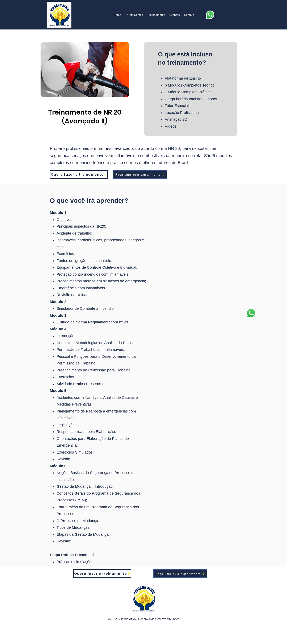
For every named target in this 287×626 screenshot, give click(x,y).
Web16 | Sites (170, 619)
